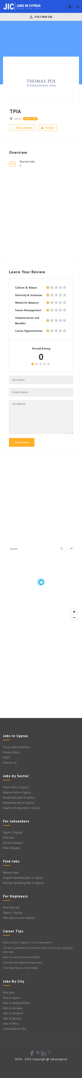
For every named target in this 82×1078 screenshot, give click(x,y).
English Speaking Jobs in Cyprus (23, 878)
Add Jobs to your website (19, 918)
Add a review (23, 127)
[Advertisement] (41, 217)
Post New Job (43, 17)
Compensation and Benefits (27, 320)
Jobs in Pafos (11, 1023)
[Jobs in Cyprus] (22, 6)
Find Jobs (8, 837)
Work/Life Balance (27, 302)
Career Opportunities (29, 331)
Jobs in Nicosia (12, 1018)
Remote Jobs (11, 872)
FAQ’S (6, 757)
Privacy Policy (11, 752)
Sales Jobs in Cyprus (15, 787)
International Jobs (14, 1029)
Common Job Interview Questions (23, 962)
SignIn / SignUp (12, 832)
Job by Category (13, 843)
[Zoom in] (74, 612)
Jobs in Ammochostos (16, 1003)
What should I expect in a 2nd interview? (27, 942)
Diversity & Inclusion (28, 295)
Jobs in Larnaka (12, 1008)
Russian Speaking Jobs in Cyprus (23, 883)
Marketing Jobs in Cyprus (18, 803)
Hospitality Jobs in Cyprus (19, 797)
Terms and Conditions (16, 747)
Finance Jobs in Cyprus (17, 792)
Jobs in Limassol (13, 1013)
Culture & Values (26, 287)
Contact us (10, 762)
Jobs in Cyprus (11, 998)
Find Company (11, 848)
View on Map (30, 118)
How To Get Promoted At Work (21, 957)
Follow (49, 127)
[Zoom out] (74, 617)
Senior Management (28, 310)
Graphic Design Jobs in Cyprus (21, 808)
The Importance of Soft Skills (20, 968)
